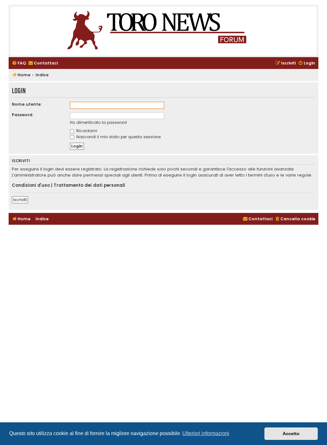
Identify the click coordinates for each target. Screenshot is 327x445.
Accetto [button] (291, 433)
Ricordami (86, 130)
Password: (23, 114)
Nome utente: (27, 104)
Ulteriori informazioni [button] (205, 433)
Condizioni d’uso (31, 185)
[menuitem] (19, 63)
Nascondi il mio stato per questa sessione (118, 137)
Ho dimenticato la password (98, 122)
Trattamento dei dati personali (89, 185)
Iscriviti (20, 200)
